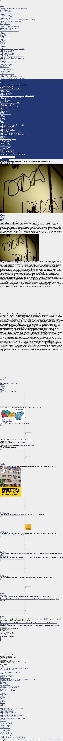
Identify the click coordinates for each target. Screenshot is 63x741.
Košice (2, 36)
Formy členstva (5, 24)
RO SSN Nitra (4, 67)
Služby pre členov (6, 29)
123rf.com (58, 739)
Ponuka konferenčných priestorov (11, 76)
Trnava (2, 43)
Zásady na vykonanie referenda (10, 21)
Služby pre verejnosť (7, 74)
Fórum (2, 32)
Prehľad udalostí (5, 38)
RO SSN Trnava (5, 71)
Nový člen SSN (5, 25)
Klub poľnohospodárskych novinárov (12, 56)
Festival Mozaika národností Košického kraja (14, 423)
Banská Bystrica (5, 35)
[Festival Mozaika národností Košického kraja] (15, 422)
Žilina (1, 45)
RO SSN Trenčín (5, 70)
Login (24, 442)
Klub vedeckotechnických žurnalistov (12, 58)
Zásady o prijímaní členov (8, 28)
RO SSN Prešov (5, 68)
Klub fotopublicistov (6, 51)
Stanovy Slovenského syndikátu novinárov (14, 8)
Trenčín (2, 42)
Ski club (2, 60)
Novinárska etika (5, 11)
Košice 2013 (12, 383)
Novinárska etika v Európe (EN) (10, 13)
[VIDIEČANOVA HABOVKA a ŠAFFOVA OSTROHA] (15, 438)
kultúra (18, 383)
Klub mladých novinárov (8, 53)
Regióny (2, 33)
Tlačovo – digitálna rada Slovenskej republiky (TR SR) (17, 20)
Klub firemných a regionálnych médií (12, 49)
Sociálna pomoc (5, 18)
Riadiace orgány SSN (6, 15)
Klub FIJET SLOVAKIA (7, 50)
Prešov (2, 40)
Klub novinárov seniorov (8, 54)
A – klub (2, 47)
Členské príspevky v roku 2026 (10, 27)
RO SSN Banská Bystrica (8, 63)
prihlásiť (31, 445)
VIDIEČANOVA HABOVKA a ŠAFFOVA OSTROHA (16, 440)
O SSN (2, 7)
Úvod (2, 6)
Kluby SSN (3, 14)
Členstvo (3, 22)
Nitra (1, 39)
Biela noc (5, 383)
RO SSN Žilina (4, 72)
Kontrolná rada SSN (6, 17)
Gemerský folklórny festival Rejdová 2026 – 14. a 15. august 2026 (21, 407)
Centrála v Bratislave (6, 64)
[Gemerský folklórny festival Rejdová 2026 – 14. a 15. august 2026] (15, 406)
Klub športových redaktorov (9, 57)
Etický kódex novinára (7, 10)
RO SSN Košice (5, 65)
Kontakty (3, 61)
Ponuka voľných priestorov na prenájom (13, 78)
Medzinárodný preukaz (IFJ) (9, 31)
